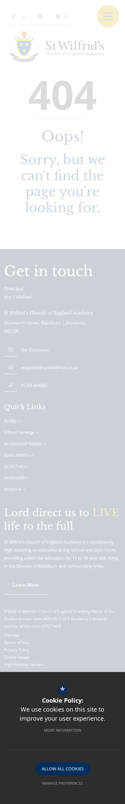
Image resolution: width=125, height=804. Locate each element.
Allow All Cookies (63, 769)
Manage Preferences (62, 783)
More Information (62, 730)
